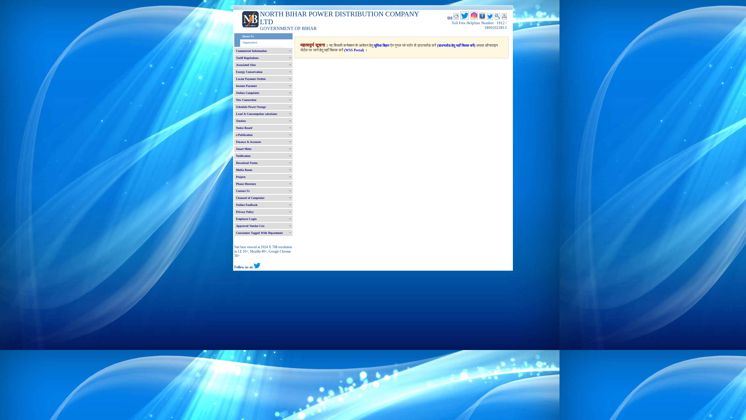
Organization (249, 42)
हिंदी (450, 18)
